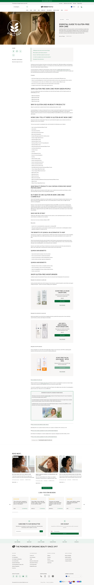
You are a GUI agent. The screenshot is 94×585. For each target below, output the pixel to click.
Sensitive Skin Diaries (16, 562)
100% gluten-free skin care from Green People (41, 50)
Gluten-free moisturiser (36, 95)
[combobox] (52, 531)
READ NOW (14, 482)
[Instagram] (16, 576)
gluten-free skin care (45, 382)
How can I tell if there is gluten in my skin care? (41, 54)
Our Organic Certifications (17, 559)
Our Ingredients (15, 557)
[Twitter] (20, 576)
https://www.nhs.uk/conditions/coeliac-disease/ (40, 424)
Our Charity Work (15, 560)
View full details (62, 305)
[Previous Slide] (10, 504)
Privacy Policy (43, 582)
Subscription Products (34, 562)
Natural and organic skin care (17, 61)
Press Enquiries (32, 557)
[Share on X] (20, 51)
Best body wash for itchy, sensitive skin (21, 474)
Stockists (49, 557)
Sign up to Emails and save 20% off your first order (47, 1)
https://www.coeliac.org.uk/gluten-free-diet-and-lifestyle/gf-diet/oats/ (44, 436)
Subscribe (64, 533)
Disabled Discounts (33, 566)
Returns (48, 559)
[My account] (78, 6)
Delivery (48, 555)
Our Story (61, 3)
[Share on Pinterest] (17, 51)
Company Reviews (68, 560)
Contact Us (32, 555)
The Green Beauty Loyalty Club (17, 564)
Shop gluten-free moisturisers (38, 59)
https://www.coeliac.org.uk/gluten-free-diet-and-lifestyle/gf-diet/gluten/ (45, 430)
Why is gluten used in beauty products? (40, 52)
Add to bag (62, 301)
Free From (14, 568)
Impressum (49, 562)
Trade (31, 559)
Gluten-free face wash (35, 97)
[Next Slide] (84, 504)
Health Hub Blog (68, 557)
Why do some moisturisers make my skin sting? (70, 474)
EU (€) (74, 6)
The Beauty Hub (35, 440)
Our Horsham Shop (33, 564)
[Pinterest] (26, 576)
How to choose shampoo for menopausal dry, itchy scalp (46, 475)
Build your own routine (68, 3)
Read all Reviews (47, 494)
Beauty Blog (80, 3)
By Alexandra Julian (15, 479)
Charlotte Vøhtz (48, 395)
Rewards (74, 3)
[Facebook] (13, 576)
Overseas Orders (50, 560)
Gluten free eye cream (35, 99)
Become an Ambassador (34, 560)
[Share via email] (13, 55)
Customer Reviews (68, 559)
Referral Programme (15, 566)
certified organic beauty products (63, 69)
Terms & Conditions (49, 582)
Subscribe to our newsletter (29, 524)
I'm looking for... (16, 6)
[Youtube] (23, 576)
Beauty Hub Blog (68, 555)
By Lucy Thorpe (62, 36)
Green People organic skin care (47, 85)
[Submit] (41, 531)
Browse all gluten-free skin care (36, 379)
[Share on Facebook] (13, 51)
